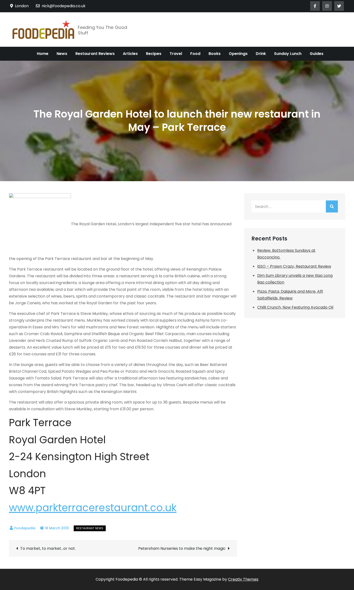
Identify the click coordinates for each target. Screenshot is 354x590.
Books (215, 53)
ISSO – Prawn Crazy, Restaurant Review (294, 266)
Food (195, 53)
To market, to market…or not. (48, 548)
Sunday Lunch (288, 53)
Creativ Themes (243, 579)
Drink (261, 53)
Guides (316, 53)
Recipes (153, 53)
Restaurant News (89, 528)
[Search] (332, 206)
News (62, 53)
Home (42, 53)
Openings (238, 53)
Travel (176, 53)
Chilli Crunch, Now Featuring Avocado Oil (295, 307)
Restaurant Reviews (95, 53)
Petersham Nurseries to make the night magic (182, 548)
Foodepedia (24, 528)
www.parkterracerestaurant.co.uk (93, 508)
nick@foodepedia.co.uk (63, 6)
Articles (130, 53)
